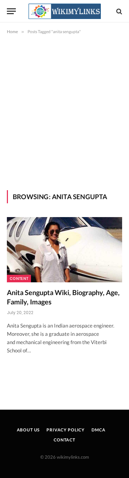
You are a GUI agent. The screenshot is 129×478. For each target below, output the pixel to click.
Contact (64, 439)
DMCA (98, 429)
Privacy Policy (65, 429)
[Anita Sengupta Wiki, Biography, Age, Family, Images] (64, 249)
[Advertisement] (64, 111)
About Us (28, 429)
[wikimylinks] (64, 11)
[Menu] (11, 11)
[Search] (118, 11)
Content (19, 278)
